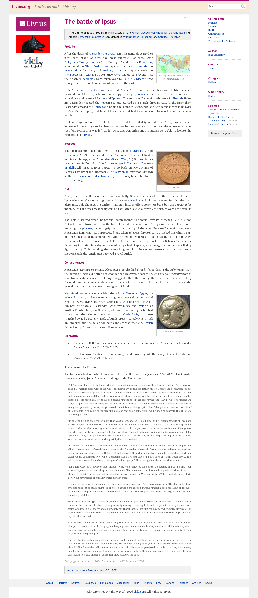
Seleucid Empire (74, 297)
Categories (123, 582)
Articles (80, 570)
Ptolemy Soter (111, 70)
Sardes (101, 98)
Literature (213, 37)
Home (70, 570)
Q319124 (187, 18)
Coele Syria (130, 314)
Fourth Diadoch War (92, 90)
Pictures (62, 582)
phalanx (87, 228)
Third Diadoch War (97, 66)
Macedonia (71, 70)
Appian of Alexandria (96, 159)
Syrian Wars (119, 159)
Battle (92, 570)
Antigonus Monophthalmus (82, 62)
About (49, 582)
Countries (90, 582)
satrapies (89, 79)
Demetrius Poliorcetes (91, 36)
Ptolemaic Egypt (136, 293)
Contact (183, 582)
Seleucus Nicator (134, 79)
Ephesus (116, 98)
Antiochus (133, 200)
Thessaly (177, 98)
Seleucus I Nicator (169, 36)
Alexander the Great (102, 53)
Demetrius (145, 62)
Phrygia (86, 135)
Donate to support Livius (225, 133)
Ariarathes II (91, 327)
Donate (169, 582)
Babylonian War (80, 75)
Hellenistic (214, 82)
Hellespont (101, 107)
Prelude (212, 22)
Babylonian (121, 172)
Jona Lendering (216, 54)
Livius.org (21, 6)
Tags (136, 582)
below (108, 155)
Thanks (147, 582)
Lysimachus (132, 36)
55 (130, 159)
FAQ (158, 582)
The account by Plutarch (221, 41)
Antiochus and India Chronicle (92, 176)
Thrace (169, 94)
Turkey (212, 68)
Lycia (141, 306)
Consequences (216, 33)
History (212, 95)
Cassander (146, 36)
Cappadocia (115, 327)
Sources (212, 26)
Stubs (208, 582)
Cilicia (127, 306)
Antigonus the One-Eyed (170, 32)
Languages (106, 582)
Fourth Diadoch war (143, 32)
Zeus (144, 474)
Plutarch (135, 151)
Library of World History (121, 163)
